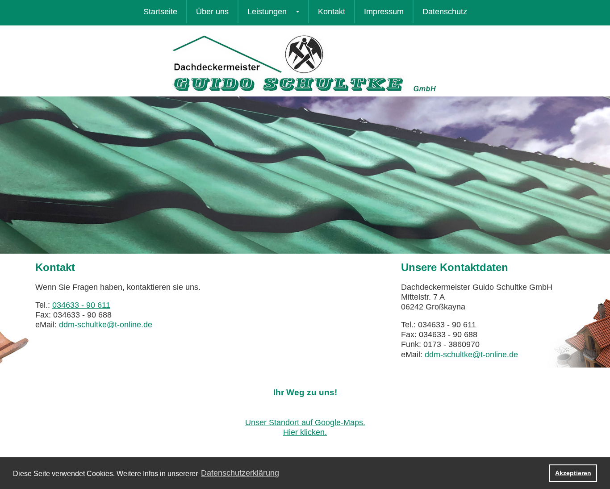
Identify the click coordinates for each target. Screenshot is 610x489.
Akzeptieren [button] (573, 472)
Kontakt (331, 11)
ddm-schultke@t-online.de (105, 324)
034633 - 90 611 (81, 305)
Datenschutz (444, 11)
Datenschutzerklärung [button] (240, 472)
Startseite (160, 11)
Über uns (212, 11)
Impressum (384, 11)
